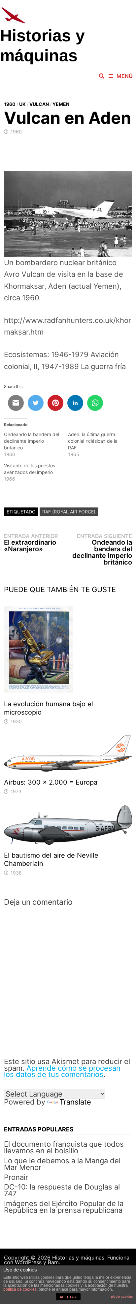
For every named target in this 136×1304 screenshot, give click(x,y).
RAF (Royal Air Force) (68, 511)
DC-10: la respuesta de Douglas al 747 (62, 1190)
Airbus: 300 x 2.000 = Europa (50, 782)
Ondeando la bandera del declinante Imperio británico (31, 440)
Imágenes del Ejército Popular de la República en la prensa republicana (63, 1206)
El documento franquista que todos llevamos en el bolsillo (64, 1147)
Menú (125, 76)
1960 (10, 104)
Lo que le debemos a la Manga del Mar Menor (62, 1164)
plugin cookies (122, 1296)
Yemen (60, 104)
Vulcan (39, 104)
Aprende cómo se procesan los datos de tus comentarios (62, 1071)
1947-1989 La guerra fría (84, 366)
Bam (53, 1262)
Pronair (16, 1177)
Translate (75, 1102)
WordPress (28, 1262)
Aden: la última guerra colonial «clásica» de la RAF (93, 440)
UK (22, 104)
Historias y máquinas (78, 1257)
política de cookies (20, 1289)
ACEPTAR (68, 1297)
